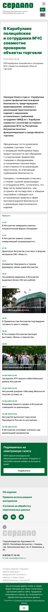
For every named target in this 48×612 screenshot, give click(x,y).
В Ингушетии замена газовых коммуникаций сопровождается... (19, 240)
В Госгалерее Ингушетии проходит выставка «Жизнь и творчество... (19, 336)
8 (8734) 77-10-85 (11, 555)
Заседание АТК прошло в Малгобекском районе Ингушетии (22, 380)
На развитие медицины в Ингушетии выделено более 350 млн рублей (20, 278)
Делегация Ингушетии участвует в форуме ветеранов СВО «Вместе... (23, 253)
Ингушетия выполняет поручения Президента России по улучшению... (20, 418)
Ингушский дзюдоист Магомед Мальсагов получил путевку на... (23, 393)
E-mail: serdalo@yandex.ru (14, 558)
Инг (42, 15)
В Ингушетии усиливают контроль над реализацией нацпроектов (21, 431)
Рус (42, 9)
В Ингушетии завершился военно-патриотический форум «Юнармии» (20, 227)
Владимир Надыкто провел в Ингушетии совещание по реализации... (22, 405)
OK (24, 608)
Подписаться (24, 471)
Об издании (10, 492)
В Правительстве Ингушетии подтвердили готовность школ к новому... (23, 323)
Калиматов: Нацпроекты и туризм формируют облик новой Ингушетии (20, 265)
